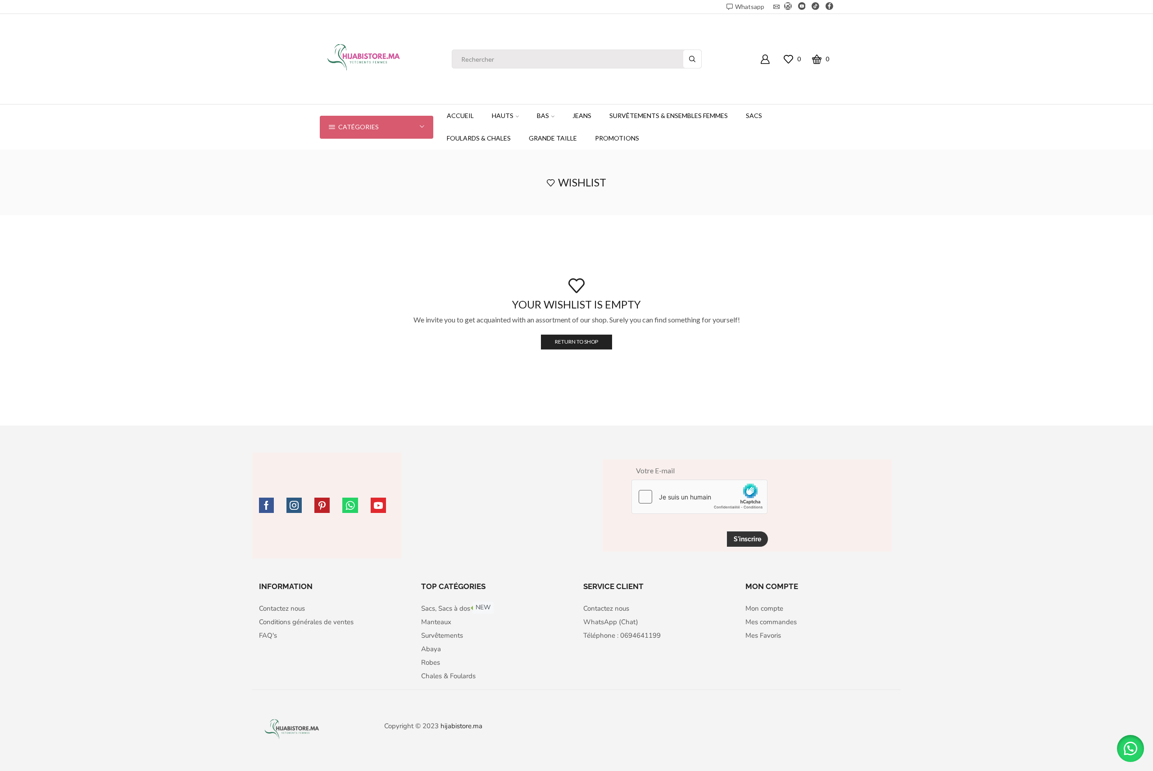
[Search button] (692, 59)
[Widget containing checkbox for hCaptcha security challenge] (699, 497)
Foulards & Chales (479, 138)
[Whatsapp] (350, 505)
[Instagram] (788, 6)
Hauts (502, 115)
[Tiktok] (815, 6)
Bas (543, 115)
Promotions (617, 138)
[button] (1130, 748)
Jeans (581, 115)
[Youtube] (802, 6)
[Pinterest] (322, 505)
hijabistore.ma (461, 725)
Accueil (460, 115)
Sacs (754, 115)
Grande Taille (553, 138)
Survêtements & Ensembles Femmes (668, 115)
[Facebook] (829, 6)
